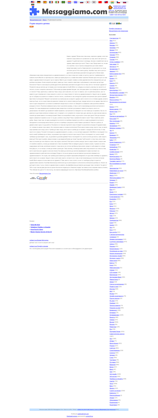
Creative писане (114, 152)
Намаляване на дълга (116, 170)
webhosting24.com (83, 414)
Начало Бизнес (114, 249)
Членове (112, 55)
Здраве (112, 398)
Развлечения (114, 402)
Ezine (111, 204)
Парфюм (112, 303)
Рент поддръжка (115, 121)
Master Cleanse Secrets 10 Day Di (41, 232)
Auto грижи (113, 64)
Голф (111, 223)
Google (112, 225)
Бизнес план (113, 111)
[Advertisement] (69, 34)
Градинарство (114, 220)
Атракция (112, 57)
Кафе (111, 140)
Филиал (112, 50)
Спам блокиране (115, 350)
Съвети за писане (115, 390)
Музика (112, 293)
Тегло (111, 383)
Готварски (113, 144)
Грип (111, 215)
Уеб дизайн (113, 374)
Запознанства (114, 168)
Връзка (112, 322)
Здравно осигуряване (116, 239)
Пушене (112, 346)
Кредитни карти (114, 156)
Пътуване (113, 362)
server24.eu (89, 416)
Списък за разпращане (117, 284)
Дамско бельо (114, 279)
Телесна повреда (115, 305)
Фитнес (112, 213)
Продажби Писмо (115, 331)
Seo (111, 338)
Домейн (112, 185)
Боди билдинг (114, 90)
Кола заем (113, 118)
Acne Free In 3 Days (37, 229)
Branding (112, 97)
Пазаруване (113, 405)
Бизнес (112, 107)
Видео (112, 367)
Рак (111, 114)
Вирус (111, 369)
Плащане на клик (115, 308)
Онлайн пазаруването (116, 296)
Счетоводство (114, 38)
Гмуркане (112, 180)
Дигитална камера (115, 178)
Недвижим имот (114, 315)
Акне (111, 40)
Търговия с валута (115, 161)
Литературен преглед (116, 95)
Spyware (112, 355)
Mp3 (111, 291)
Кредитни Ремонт (115, 159)
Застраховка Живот (116, 277)
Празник (112, 246)
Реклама (112, 45)
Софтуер (112, 348)
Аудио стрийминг (115, 62)
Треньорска (113, 137)
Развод (112, 182)
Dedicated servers (72, 416)
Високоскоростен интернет (118, 102)
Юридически (113, 275)
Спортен (112, 353)
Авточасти (113, 66)
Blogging (112, 88)
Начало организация (116, 253)
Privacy (74, 409)
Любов (112, 282)
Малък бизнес (114, 343)
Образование (114, 400)
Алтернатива (114, 52)
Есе (111, 201)
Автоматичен (114, 69)
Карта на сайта (68, 409)
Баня (111, 81)
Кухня (111, 265)
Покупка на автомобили (117, 116)
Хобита (112, 244)
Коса (111, 230)
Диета (44, 20)
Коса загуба (113, 232)
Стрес (111, 357)
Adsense (112, 43)
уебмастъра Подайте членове (39, 246)
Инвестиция (113, 260)
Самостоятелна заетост (117, 334)
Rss (111, 329)
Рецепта (112, 317)
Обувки (112, 341)
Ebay (111, 189)
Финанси (112, 208)
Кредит (112, 154)
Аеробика (113, 47)
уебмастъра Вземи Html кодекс (39, 240)
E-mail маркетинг (115, 196)
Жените (112, 388)
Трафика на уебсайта (116, 379)
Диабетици (113, 173)
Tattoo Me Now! (35, 225)
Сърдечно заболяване (116, 241)
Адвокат (112, 270)
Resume (112, 324)
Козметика (113, 149)
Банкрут (112, 78)
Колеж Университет (116, 142)
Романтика (113, 327)
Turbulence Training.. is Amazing (40, 227)
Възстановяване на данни (118, 163)
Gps (111, 227)
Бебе (111, 76)
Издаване (113, 312)
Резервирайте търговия (117, 92)
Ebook (111, 192)
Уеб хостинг (113, 376)
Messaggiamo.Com (35, 20)
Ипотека (112, 289)
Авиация (112, 71)
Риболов (112, 211)
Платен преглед (115, 298)
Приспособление (115, 395)
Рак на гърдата (114, 100)
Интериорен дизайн (116, 256)
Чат (111, 130)
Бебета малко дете (115, 74)
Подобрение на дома (116, 251)
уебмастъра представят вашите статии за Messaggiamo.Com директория (96, 409)
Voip (111, 372)
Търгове (112, 59)
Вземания (113, 135)
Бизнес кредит (114, 109)
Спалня (112, 85)
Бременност (113, 310)
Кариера (112, 123)
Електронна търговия (116, 194)
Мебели (112, 218)
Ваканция (113, 364)
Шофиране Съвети (115, 187)
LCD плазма (113, 272)
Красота (112, 83)
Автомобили (113, 126)
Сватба (112, 381)
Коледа (112, 133)
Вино (111, 386)
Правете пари (114, 286)
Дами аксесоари (115, 267)
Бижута (112, 263)
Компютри (113, 393)
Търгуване (113, 360)
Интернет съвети (115, 258)
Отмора (112, 319)
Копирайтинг (113, 147)
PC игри (112, 301)
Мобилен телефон (115, 128)
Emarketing (113, 199)
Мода (111, 206)
